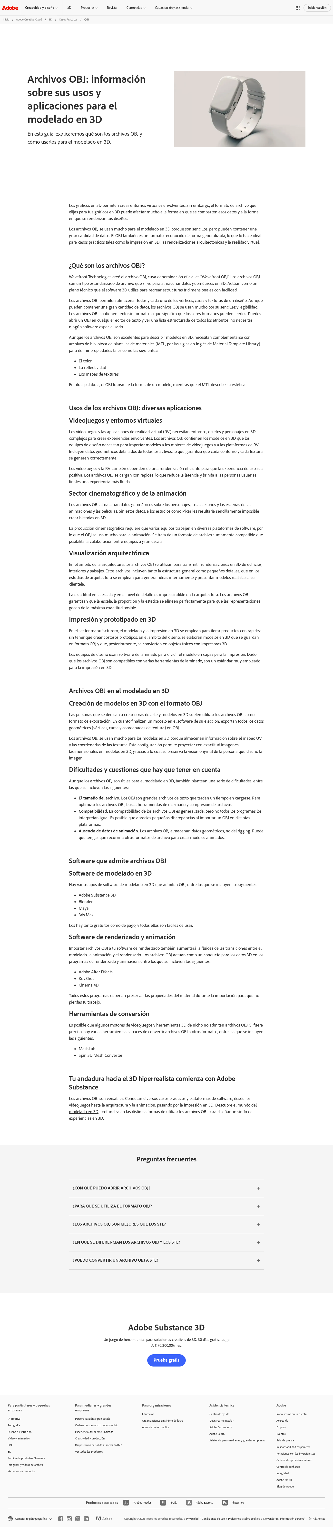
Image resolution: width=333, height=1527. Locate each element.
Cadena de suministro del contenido (96, 1425)
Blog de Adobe (285, 1486)
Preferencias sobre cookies (244, 1518)
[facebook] (60, 1518)
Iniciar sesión (317, 8)
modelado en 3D (83, 1111)
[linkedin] (86, 1518)
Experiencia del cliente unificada (94, 1432)
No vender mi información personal (284, 1518)
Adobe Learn (217, 1434)
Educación (148, 1414)
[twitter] (77, 1518)
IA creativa (14, 1418)
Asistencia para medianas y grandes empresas (235, 1440)
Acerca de (282, 1420)
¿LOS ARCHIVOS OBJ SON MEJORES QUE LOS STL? (119, 1224)
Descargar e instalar (221, 1420)
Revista (112, 8)
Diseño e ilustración (19, 1432)
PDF (10, 1445)
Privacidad (192, 1518)
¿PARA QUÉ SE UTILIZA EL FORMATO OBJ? (112, 1206)
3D (69, 8)
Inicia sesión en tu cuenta (291, 1414)
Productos (87, 8)
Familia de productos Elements (26, 1458)
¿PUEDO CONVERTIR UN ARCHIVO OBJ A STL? (115, 1260)
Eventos (281, 1434)
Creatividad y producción (90, 1438)
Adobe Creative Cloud (29, 19)
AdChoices (319, 1518)
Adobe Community (220, 1427)
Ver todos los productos (22, 1471)
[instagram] (69, 1518)
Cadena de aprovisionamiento (294, 1460)
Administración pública (155, 1427)
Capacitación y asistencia (172, 8)
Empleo (280, 1427)
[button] (298, 8)
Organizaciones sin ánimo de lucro (162, 1420)
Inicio (6, 19)
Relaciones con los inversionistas (295, 1453)
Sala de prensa (285, 1440)
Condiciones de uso (213, 1518)
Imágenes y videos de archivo (25, 1465)
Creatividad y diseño (39, 8)
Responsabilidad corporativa (293, 1447)
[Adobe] (10, 7)
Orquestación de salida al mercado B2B (98, 1445)
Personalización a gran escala (92, 1418)
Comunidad (134, 8)
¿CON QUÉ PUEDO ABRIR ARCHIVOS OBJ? (111, 1188)
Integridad (282, 1473)
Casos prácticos (68, 19)
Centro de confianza (288, 1466)
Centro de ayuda (219, 1414)
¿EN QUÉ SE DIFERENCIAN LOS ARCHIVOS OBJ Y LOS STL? (126, 1242)
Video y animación (19, 1438)
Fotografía (14, 1425)
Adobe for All (284, 1480)
